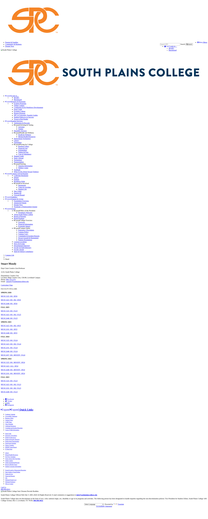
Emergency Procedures (26, 230)
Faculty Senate (19, 250)
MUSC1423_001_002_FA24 (11, 344)
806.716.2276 (11, 279)
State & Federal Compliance (23, 251)
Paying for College (24, 144)
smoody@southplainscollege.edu (17, 281)
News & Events (19, 244)
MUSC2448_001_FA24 (9, 351)
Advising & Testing (24, 125)
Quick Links (17, 409)
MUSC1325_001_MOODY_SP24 (13, 362)
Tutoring (20, 164)
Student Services (14, 121)
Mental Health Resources (26, 137)
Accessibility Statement (11, 416)
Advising (21, 127)
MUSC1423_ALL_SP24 (9, 366)
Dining (16, 177)
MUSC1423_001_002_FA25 (11, 315)
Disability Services (20, 131)
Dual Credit (18, 109)
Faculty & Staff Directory (22, 248)
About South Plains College (23, 214)
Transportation (19, 162)
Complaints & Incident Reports (28, 236)
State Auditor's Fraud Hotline (12, 472)
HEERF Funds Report (11, 447)
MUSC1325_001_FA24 (9, 340)
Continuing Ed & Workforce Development (28, 107)
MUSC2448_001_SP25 (9, 333)
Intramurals (22, 185)
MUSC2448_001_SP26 (9, 303)
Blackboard (173, 50)
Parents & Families (11, 42)
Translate (121, 504)
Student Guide (19, 156)
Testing (20, 129)
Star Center (18, 191)
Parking (16, 179)
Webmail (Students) (10, 482)
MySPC (171, 48)
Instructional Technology (22, 139)
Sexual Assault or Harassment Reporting (15, 470)
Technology (18, 160)
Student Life (22, 189)
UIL (6, 478)
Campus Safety (22, 228)
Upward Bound (19, 195)
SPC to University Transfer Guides (26, 115)
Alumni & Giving (14, 199)
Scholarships (22, 150)
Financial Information (25, 224)
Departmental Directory (22, 246)
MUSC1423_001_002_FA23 (11, 384)
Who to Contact (9, 484)
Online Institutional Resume (12, 462)
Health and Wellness (24, 133)
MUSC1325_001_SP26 (9, 296)
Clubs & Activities (24, 187)
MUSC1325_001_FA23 (9, 381)
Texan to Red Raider (21, 119)
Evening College (19, 111)
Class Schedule (9, 424)
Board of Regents (20, 216)
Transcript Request (10, 476)
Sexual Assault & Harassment (28, 238)
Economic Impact (24, 226)
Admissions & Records (22, 123)
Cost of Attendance (24, 154)
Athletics (11, 197)
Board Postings (19, 218)
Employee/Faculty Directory (12, 439)
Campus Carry (23, 234)
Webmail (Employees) (10, 480)
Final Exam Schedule (10, 443)
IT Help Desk (8, 449)
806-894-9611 (38, 500)
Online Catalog (19, 105)
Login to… (171, 46)
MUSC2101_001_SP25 (9, 329)
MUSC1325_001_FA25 (9, 311)
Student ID (17, 193)
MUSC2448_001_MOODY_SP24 (13, 370)
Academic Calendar (10, 414)
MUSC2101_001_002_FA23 (11, 388)
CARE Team (8, 422)
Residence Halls (19, 181)
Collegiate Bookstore (21, 176)
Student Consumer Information (13, 466)
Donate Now (9, 46)
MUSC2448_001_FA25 (9, 318)
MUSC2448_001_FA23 (9, 392)
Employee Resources (10, 437)
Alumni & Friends (20, 203)
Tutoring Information (25, 166)
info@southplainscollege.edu (86, 495)
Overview (21, 222)
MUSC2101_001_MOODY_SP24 (13, 373)
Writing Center (23, 168)
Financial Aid (22, 148)
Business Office (23, 146)
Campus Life (9, 255)
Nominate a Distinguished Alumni (25, 207)
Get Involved (22, 183)
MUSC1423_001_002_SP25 (11, 326)
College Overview (23, 220)
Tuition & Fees (23, 152)
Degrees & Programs (15, 102)
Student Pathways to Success (24, 117)
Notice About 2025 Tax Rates (12, 459)
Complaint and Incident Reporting (14, 428)
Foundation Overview (21, 201)
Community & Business (13, 44)
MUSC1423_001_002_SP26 (11, 300)
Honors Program (19, 113)
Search (182, 44)
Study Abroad (18, 158)
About (10, 209)
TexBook (17, 170)
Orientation (18, 142)
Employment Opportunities (12, 441)
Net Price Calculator (10, 457)
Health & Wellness (24, 135)
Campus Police (23, 232)
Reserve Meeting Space (11, 464)
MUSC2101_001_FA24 (9, 348)
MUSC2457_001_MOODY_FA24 (13, 355)
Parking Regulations (25, 240)
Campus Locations (20, 242)
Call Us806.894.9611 (5, 488)
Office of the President (25, 211)
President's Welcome (25, 213)
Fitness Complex (9, 445)
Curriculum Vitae (7, 285)
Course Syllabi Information (12, 430)
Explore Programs (20, 103)
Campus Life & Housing (17, 174)
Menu (203, 42)
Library (16, 140)
